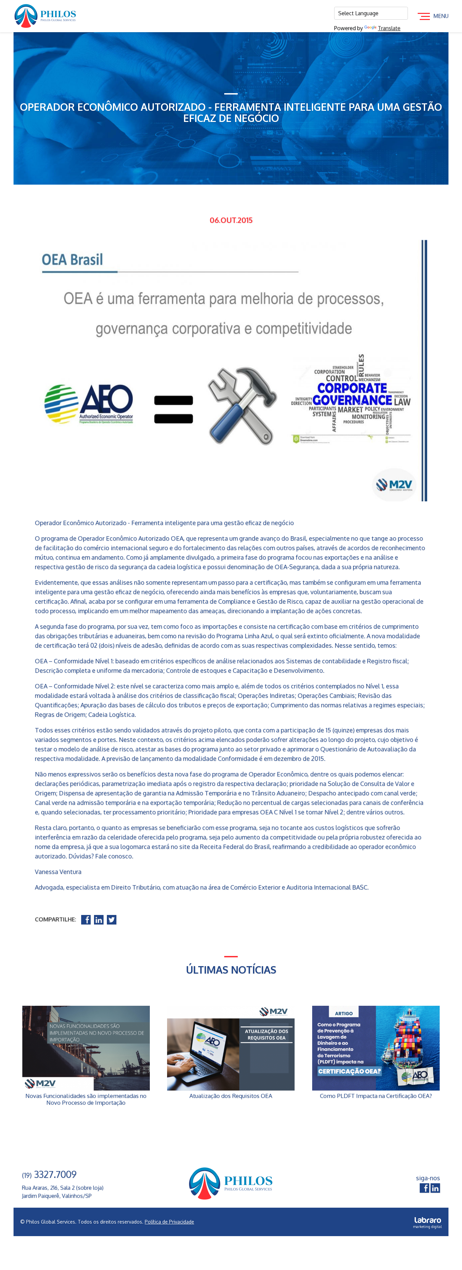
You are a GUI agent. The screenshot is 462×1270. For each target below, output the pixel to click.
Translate (389, 28)
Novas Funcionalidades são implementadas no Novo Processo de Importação (85, 1099)
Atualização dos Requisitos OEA (230, 1095)
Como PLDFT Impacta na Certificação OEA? (376, 1095)
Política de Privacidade (169, 1222)
